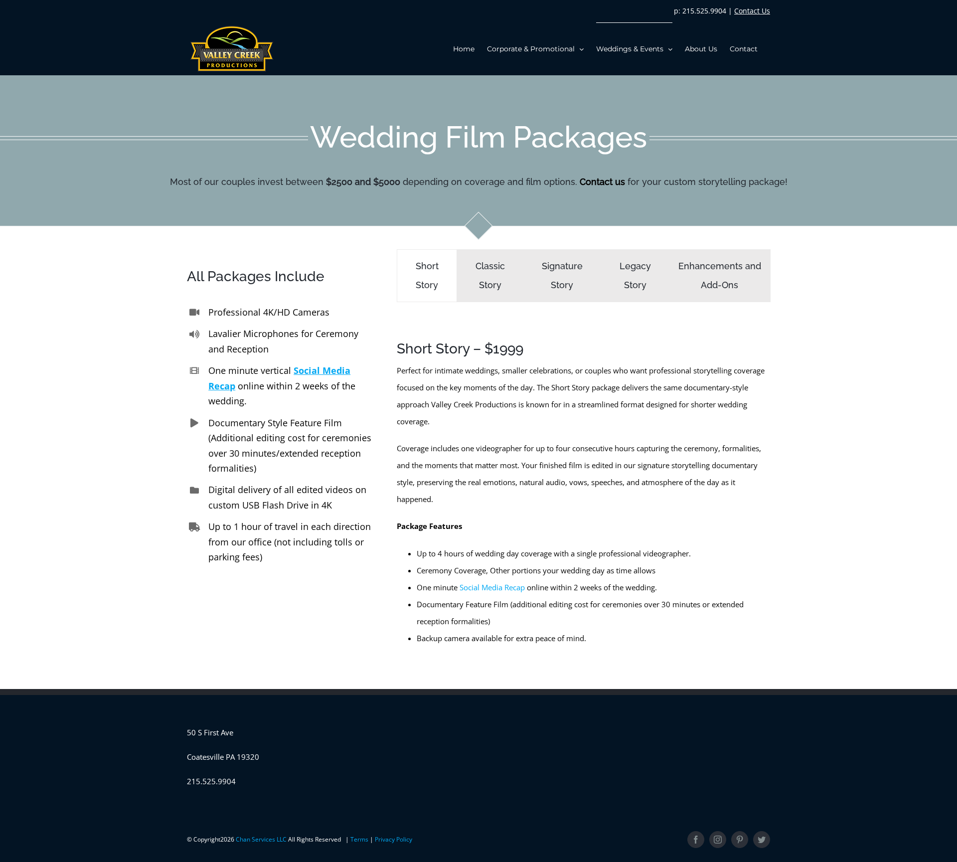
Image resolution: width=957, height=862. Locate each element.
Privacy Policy (393, 839)
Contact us (602, 181)
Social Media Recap (492, 587)
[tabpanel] (583, 488)
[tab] (427, 275)
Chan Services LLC (262, 839)
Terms (360, 839)
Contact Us (752, 10)
